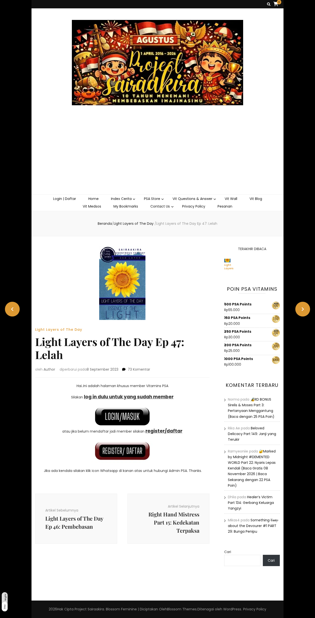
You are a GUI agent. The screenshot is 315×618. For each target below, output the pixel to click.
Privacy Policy (193, 206)
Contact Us (160, 206)
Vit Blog (256, 198)
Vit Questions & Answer (192, 198)
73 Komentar (139, 369)
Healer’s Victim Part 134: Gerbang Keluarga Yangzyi (251, 503)
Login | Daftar (64, 198)
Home (93, 198)
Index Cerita (121, 198)
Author (49, 369)
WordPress (232, 609)
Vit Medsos (92, 206)
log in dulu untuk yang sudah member (128, 396)
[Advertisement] (158, 157)
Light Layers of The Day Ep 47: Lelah (229, 266)
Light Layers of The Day (58, 329)
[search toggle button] (268, 4)
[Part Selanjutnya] (302, 309)
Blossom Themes (182, 609)
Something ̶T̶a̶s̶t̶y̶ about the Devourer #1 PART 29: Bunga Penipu (253, 526)
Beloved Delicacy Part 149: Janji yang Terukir (252, 434)
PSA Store (152, 198)
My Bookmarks (125, 206)
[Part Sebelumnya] (12, 309)
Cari (227, 551)
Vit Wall (231, 198)
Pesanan (225, 206)
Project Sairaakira (89, 609)
